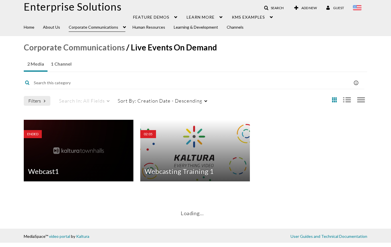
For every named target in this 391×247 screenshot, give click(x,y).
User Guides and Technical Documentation (329, 236)
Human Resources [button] (149, 27)
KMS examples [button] (248, 17)
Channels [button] (235, 27)
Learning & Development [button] (196, 27)
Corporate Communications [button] (93, 27)
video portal (59, 236)
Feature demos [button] (151, 17)
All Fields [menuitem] (82, 101)
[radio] (334, 100)
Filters (34, 100)
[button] (273, 8)
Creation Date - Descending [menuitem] (160, 101)
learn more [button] (201, 17)
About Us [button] (51, 27)
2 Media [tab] (35, 63)
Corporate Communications (74, 47)
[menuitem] (33, 26)
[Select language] (358, 8)
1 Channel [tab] (61, 63)
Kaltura (82, 236)
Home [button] (29, 27)
